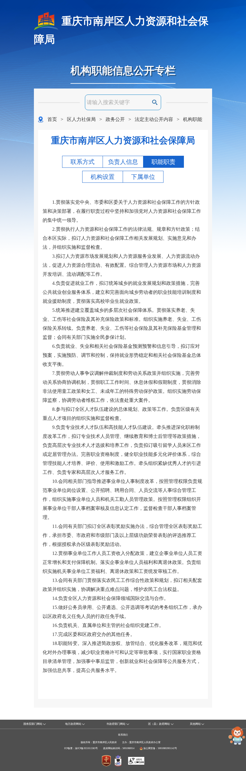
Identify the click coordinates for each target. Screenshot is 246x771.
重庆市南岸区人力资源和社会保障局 (121, 30)
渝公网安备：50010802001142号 (160, 748)
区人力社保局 (81, 119)
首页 (52, 119)
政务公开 (115, 119)
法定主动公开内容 (154, 119)
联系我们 (123, 734)
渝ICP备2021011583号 (86, 748)
